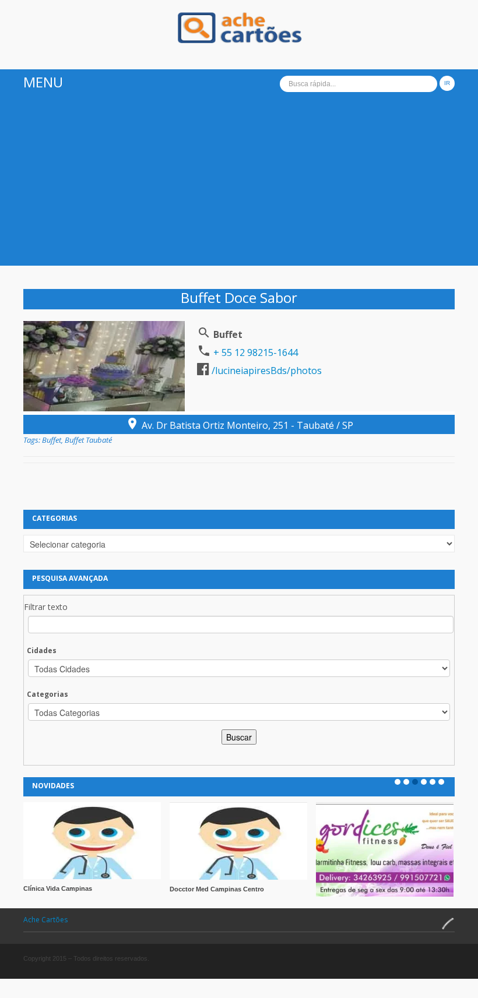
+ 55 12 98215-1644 (254, 352)
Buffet (51, 440)
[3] (415, 782)
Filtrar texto (46, 606)
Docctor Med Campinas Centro (217, 889)
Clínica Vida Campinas (57, 888)
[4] (424, 782)
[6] (441, 782)
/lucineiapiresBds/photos (265, 370)
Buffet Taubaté (88, 440)
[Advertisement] (239, 184)
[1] (397, 782)
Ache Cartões (45, 920)
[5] (432, 782)
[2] (406, 782)
